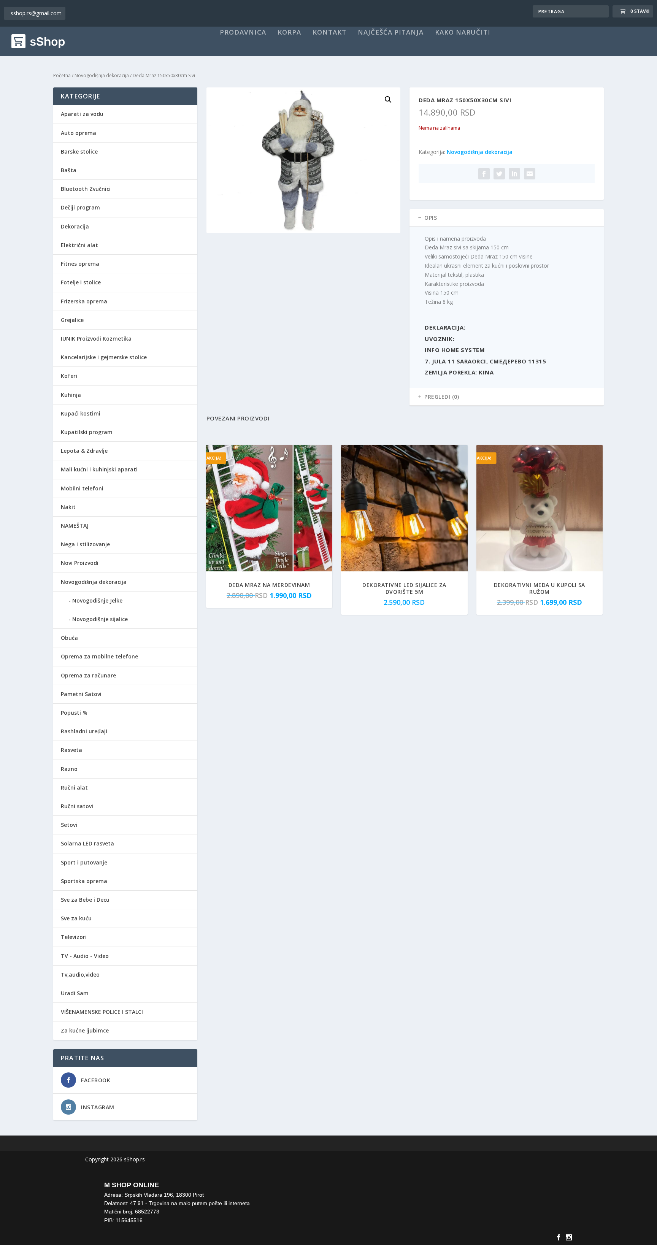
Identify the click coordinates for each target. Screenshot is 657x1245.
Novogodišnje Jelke (97, 600)
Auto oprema (78, 132)
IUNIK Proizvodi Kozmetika (96, 338)
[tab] (506, 218)
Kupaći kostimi (80, 413)
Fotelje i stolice (81, 282)
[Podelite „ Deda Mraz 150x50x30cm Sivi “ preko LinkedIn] (514, 173)
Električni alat (79, 245)
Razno (69, 768)
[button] (388, 99)
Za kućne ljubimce (85, 1030)
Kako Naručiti (462, 32)
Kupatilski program (87, 432)
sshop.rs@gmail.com (36, 13)
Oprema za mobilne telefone (99, 656)
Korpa (289, 32)
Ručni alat (74, 787)
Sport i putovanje (84, 862)
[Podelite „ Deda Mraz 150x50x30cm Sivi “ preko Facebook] (484, 173)
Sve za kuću (76, 918)
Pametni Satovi (81, 694)
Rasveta (71, 749)
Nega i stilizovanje (85, 544)
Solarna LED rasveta (87, 843)
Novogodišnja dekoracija (102, 75)
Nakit (68, 507)
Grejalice (72, 320)
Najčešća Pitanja (391, 32)
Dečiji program (80, 207)
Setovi (69, 824)
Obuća (69, 637)
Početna (62, 75)
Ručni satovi (77, 806)
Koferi (69, 375)
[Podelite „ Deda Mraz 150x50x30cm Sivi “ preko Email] (529, 173)
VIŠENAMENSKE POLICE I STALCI (102, 1011)
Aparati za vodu (82, 113)
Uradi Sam (75, 993)
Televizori (74, 936)
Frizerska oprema (84, 301)
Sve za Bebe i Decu (85, 899)
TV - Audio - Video (85, 956)
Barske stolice (79, 151)
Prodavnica (243, 32)
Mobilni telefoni (82, 488)
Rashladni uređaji (84, 731)
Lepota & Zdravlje (84, 450)
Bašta (68, 170)
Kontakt (329, 32)
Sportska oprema (84, 881)
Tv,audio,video (80, 974)
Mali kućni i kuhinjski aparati (99, 469)
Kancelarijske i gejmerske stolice (104, 357)
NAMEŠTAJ (75, 525)
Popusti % (74, 712)
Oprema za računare (88, 675)
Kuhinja (71, 394)
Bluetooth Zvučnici (86, 188)
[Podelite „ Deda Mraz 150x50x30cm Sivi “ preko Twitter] (499, 173)
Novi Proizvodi (79, 562)
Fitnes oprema (80, 263)
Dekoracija (75, 226)
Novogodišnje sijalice (100, 619)
